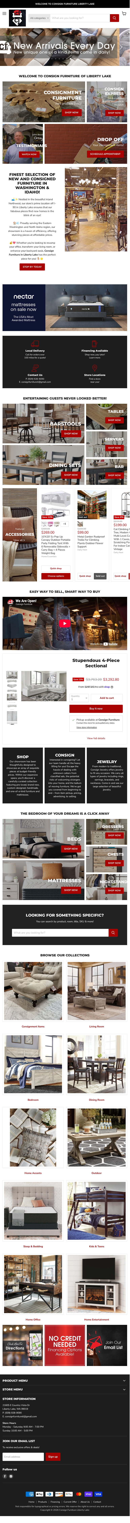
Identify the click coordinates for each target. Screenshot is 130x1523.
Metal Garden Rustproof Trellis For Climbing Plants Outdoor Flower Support (91, 541)
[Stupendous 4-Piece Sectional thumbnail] (12, 675)
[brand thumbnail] (12, 723)
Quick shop (56, 568)
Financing (55, 1501)
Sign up (53, 1457)
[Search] (114, 18)
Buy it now (96, 708)
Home (31, 1501)
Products (42, 1501)
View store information (86, 727)
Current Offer (70, 1501)
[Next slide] (120, 47)
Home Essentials (49, 556)
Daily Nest (82, 549)
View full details (96, 738)
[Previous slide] (9, 47)
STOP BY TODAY (32, 266)
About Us (85, 1501)
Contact (97, 1501)
